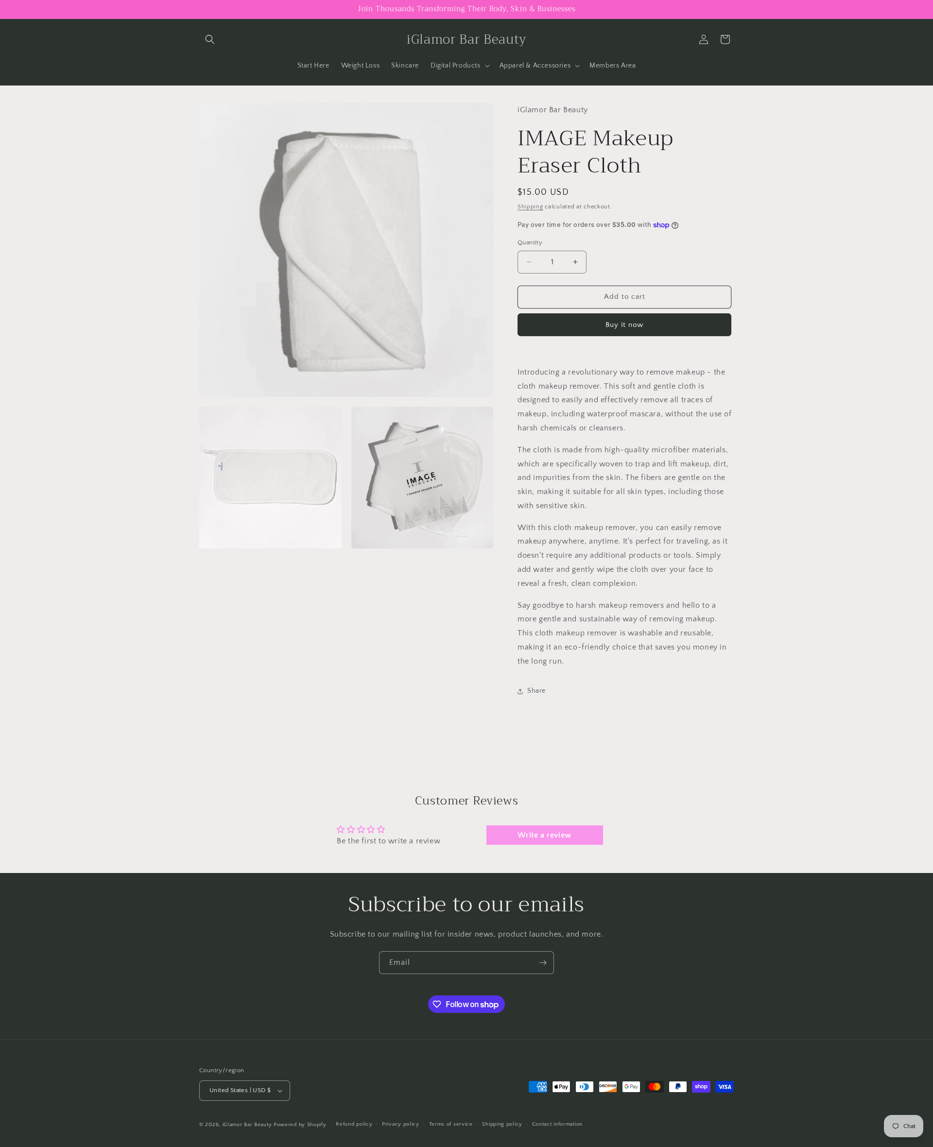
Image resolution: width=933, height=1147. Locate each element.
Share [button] (536, 691)
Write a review (544, 835)
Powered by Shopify (300, 1125)
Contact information (557, 1124)
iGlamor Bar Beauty (247, 1125)
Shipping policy (502, 1124)
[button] (210, 39)
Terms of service (451, 1124)
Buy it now (624, 325)
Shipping (530, 207)
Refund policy (354, 1124)
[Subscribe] (542, 962)
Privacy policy (400, 1124)
